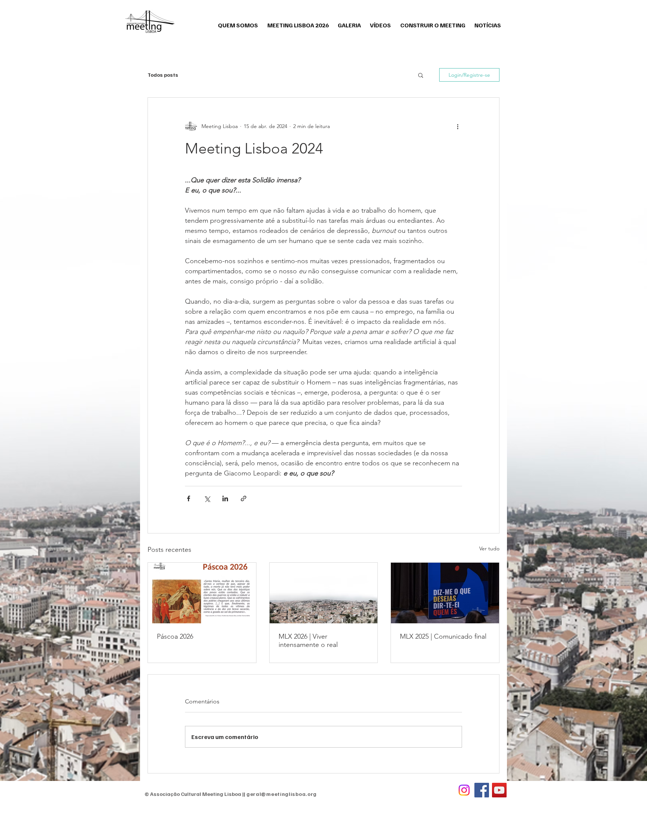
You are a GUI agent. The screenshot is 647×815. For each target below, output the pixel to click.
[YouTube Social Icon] (499, 790)
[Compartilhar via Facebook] (188, 498)
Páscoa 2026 (175, 636)
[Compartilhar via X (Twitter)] (206, 498)
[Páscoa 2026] (202, 593)
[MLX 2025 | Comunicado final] (445, 593)
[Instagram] (464, 790)
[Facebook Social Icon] (481, 790)
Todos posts (163, 75)
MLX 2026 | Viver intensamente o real (308, 640)
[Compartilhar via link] (243, 498)
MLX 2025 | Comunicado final (443, 636)
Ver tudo (489, 548)
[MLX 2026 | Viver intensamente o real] (324, 593)
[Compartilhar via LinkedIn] (225, 498)
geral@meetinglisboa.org (281, 794)
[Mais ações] (457, 126)
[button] (420, 75)
